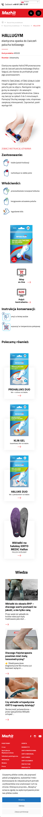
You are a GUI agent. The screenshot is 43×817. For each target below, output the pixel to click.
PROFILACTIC (26, 767)
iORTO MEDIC (26, 757)
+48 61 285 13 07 (20, 4)
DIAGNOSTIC (26, 747)
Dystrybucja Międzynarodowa (8, 751)
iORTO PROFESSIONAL (29, 750)
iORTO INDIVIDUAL (28, 754)
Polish (26, 1)
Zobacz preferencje (21, 812)
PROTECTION (26, 764)
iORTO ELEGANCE (27, 761)
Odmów (21, 806)
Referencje (5, 759)
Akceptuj (21, 800)
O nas (4, 747)
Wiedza (4, 763)
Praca (4, 766)
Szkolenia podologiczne (10, 756)
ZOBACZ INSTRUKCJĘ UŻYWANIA (16, 148)
